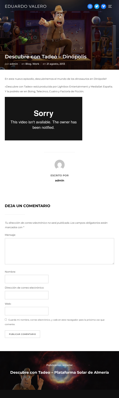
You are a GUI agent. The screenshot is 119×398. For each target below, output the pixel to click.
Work (35, 63)
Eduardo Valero (26, 6)
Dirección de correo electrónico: (24, 287)
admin (14, 63)
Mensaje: (10, 234)
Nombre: (10, 271)
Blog (28, 63)
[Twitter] (96, 6)
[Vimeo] (103, 6)
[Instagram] (90, 6)
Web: (8, 303)
